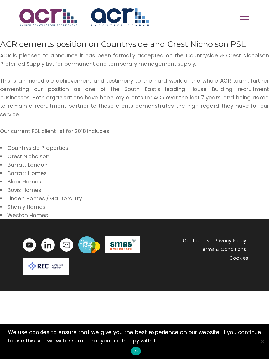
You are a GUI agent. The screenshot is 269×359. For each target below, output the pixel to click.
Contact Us (196, 240)
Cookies (238, 258)
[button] (244, 20)
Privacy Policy (230, 240)
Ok (135, 351)
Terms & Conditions (223, 249)
